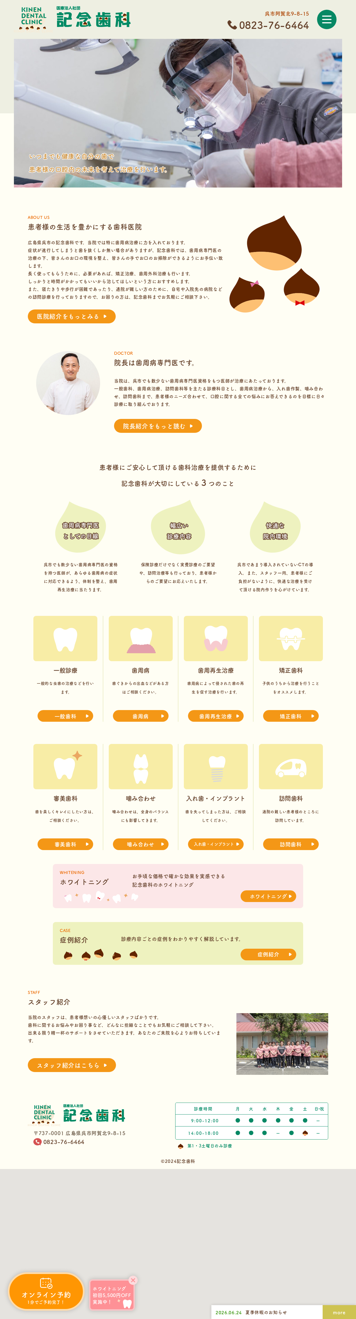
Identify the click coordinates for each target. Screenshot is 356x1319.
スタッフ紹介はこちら (68, 1065)
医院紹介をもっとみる (68, 316)
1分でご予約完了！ (46, 1297)
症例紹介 (269, 954)
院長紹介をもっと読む (154, 425)
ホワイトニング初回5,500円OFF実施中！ (112, 1295)
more (339, 1312)
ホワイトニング (268, 896)
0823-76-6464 (274, 24)
